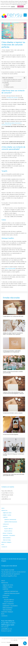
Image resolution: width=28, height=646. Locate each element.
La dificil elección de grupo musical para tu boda (13, 454)
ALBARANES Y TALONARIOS (9, 535)
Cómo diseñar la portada (7, 570)
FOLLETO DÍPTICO (8, 531)
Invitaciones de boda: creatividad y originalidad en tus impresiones (12, 351)
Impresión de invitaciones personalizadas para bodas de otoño (13, 474)
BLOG (3, 544)
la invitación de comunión (12, 97)
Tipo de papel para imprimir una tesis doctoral (13, 572)
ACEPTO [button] (20, 6)
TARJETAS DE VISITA (7, 513)
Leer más (13, 6)
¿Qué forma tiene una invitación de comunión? (12, 79)
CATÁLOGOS (6, 524)
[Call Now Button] (25, 643)
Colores (6, 85)
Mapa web (15, 640)
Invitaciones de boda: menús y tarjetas (12, 413)
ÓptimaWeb (9, 642)
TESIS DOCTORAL (7, 540)
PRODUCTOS (4, 510)
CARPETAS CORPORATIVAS (10, 519)
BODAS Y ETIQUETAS (7, 533)
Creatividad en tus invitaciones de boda (13, 316)
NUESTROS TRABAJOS (6, 542)
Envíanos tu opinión (6, 631)
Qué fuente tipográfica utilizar (9, 576)
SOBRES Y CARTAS (7, 515)
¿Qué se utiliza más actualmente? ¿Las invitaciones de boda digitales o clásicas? (13, 392)
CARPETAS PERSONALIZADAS (10, 522)
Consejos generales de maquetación (10, 574)
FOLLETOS (5, 526)
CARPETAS (5, 517)
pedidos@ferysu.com (6, 629)
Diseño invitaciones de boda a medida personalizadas (13, 372)
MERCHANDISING (7, 537)
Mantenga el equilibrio (9, 87)
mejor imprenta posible (10, 268)
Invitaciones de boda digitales (10, 434)
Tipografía (7, 84)
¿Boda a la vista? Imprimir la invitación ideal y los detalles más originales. (13, 333)
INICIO (3, 508)
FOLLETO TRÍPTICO (8, 528)
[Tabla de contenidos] (24, 78)
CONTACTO (4, 547)
